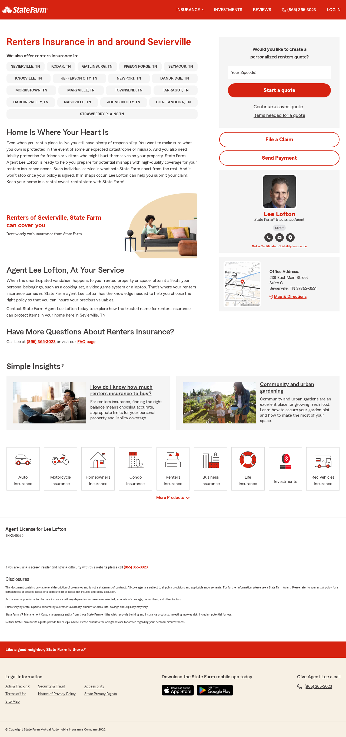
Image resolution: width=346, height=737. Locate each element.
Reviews (262, 10)
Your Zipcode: (243, 72)
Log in (334, 10)
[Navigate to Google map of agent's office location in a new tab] (290, 237)
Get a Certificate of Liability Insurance (279, 246)
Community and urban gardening (287, 388)
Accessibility (94, 686)
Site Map (12, 701)
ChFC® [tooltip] (279, 227)
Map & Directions (290, 296)
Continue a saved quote (278, 106)
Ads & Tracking (17, 686)
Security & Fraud (51, 686)
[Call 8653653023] (268, 237)
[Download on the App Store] (178, 690)
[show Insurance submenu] (202, 10)
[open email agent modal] (279, 238)
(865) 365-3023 (301, 10)
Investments (228, 10)
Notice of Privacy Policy (57, 694)
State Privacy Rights (100, 694)
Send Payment (279, 158)
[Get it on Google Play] (215, 690)
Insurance (188, 10)
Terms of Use (15, 694)
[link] (25, 9)
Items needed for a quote (279, 115)
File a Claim (279, 139)
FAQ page (86, 342)
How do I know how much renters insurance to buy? (121, 390)
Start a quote (279, 90)
